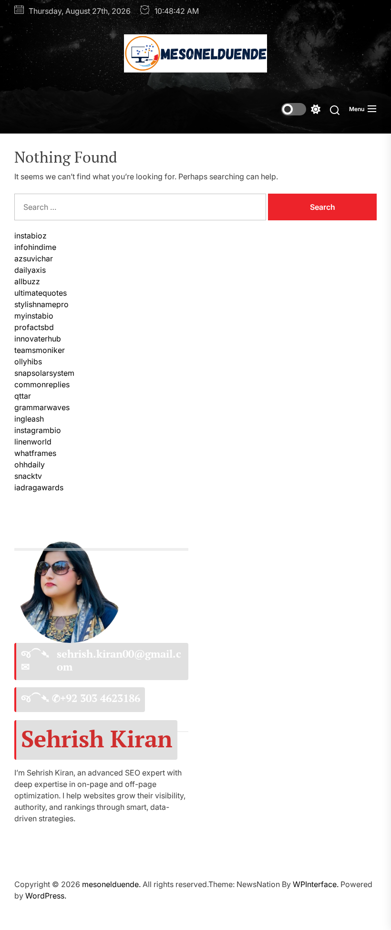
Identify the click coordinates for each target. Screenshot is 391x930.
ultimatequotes (40, 293)
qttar (22, 396)
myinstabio (33, 315)
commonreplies (42, 384)
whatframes (35, 453)
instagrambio (37, 430)
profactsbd (34, 327)
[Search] (335, 109)
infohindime (35, 247)
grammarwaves (42, 407)
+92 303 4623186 (100, 698)
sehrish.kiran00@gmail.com (119, 660)
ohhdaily (29, 464)
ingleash (29, 419)
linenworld (32, 441)
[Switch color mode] (300, 109)
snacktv (28, 476)
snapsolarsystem (44, 373)
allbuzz (27, 281)
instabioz (30, 235)
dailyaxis (30, 270)
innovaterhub (37, 338)
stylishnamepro (41, 304)
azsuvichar (33, 258)
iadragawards (38, 487)
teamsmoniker (39, 350)
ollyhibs (28, 361)
